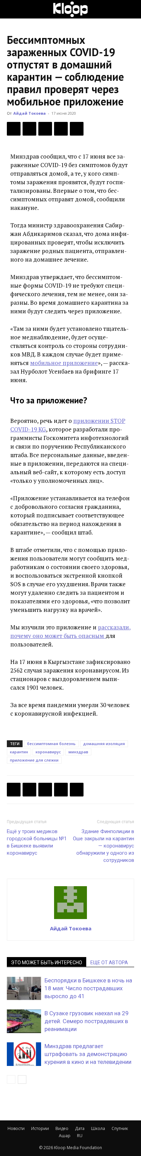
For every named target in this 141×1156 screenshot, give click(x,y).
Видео (61, 1128)
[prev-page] (11, 1079)
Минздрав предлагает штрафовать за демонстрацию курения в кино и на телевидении (87, 1054)
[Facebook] (14, 129)
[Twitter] (29, 129)
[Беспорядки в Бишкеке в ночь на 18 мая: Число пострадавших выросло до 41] (24, 988)
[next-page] (22, 1079)
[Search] (131, 9)
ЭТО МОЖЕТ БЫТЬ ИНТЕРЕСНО (46, 962)
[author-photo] (70, 918)
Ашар (64, 1136)
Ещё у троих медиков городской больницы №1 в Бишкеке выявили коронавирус (37, 842)
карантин (19, 751)
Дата (80, 1128)
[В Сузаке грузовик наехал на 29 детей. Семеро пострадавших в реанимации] (24, 1021)
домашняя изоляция (104, 743)
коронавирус (48, 751)
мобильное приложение (64, 363)
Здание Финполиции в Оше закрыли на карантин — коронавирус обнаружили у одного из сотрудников (103, 845)
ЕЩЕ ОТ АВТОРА (109, 962)
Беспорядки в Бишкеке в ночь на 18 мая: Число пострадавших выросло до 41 (88, 988)
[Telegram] (61, 129)
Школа (98, 1128)
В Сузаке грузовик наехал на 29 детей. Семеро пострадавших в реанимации (86, 1021)
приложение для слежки (34, 760)
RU (79, 1136)
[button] (12, 9)
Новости (16, 1128)
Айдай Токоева (29, 113)
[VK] (45, 129)
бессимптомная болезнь (51, 743)
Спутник (120, 1128)
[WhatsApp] (77, 129)
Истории (40, 1128)
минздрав (78, 751)
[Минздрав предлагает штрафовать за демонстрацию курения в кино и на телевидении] (24, 1054)
